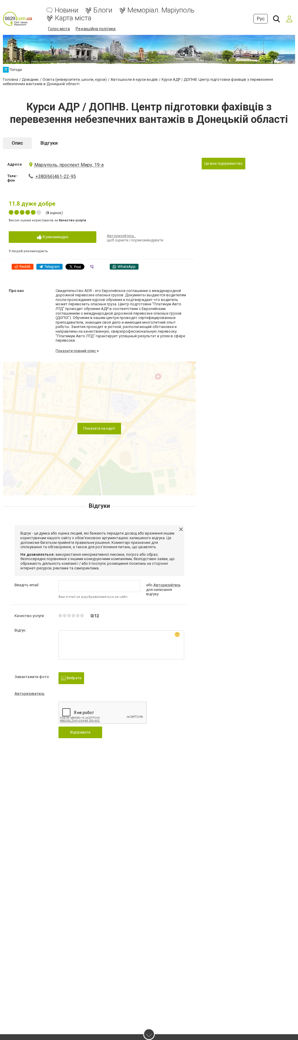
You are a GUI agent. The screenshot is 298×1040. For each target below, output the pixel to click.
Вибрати (73, 678)
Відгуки (49, 143)
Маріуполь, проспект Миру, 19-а (69, 165)
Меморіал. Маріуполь (160, 10)
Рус (261, 18)
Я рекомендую (55, 237)
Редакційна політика (96, 28)
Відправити (80, 732)
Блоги (102, 10)
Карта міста (73, 18)
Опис (17, 143)
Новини (66, 10)
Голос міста (59, 28)
